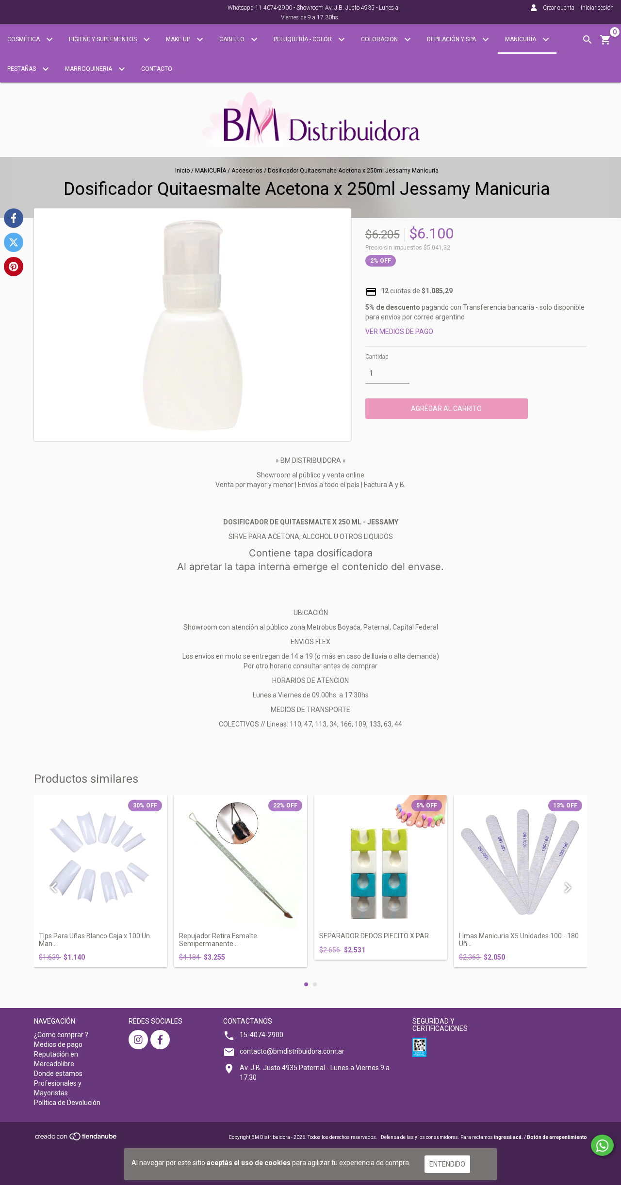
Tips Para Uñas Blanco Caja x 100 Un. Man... (95, 939)
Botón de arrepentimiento (557, 1137)
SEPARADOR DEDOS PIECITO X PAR (374, 936)
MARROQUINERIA (89, 68)
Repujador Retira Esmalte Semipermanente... (218, 939)
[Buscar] (587, 40)
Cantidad (377, 356)
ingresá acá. (508, 1137)
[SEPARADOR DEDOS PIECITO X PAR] (380, 861)
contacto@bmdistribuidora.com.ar (292, 1051)
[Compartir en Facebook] (13, 218)
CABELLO (232, 39)
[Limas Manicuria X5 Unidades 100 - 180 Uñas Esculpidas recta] (520, 861)
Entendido (447, 1164)
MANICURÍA (521, 39)
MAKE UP (179, 39)
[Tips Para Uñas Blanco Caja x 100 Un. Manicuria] (100, 861)
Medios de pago (58, 1044)
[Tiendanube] (76, 1139)
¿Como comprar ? (61, 1035)
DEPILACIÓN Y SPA (452, 39)
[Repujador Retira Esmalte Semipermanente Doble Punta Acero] (240, 861)
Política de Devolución (67, 1102)
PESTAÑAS (22, 68)
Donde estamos (58, 1073)
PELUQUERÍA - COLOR (303, 39)
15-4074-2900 (261, 1035)
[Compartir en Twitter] (13, 242)
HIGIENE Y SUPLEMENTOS (103, 39)
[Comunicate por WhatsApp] (602, 1145)
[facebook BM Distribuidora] (160, 1039)
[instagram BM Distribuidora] (138, 1039)
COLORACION (380, 39)
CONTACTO (156, 68)
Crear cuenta (558, 7)
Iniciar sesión (597, 7)
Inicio (182, 170)
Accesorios (246, 170)
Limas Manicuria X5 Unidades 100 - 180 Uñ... (519, 939)
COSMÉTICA (24, 39)
